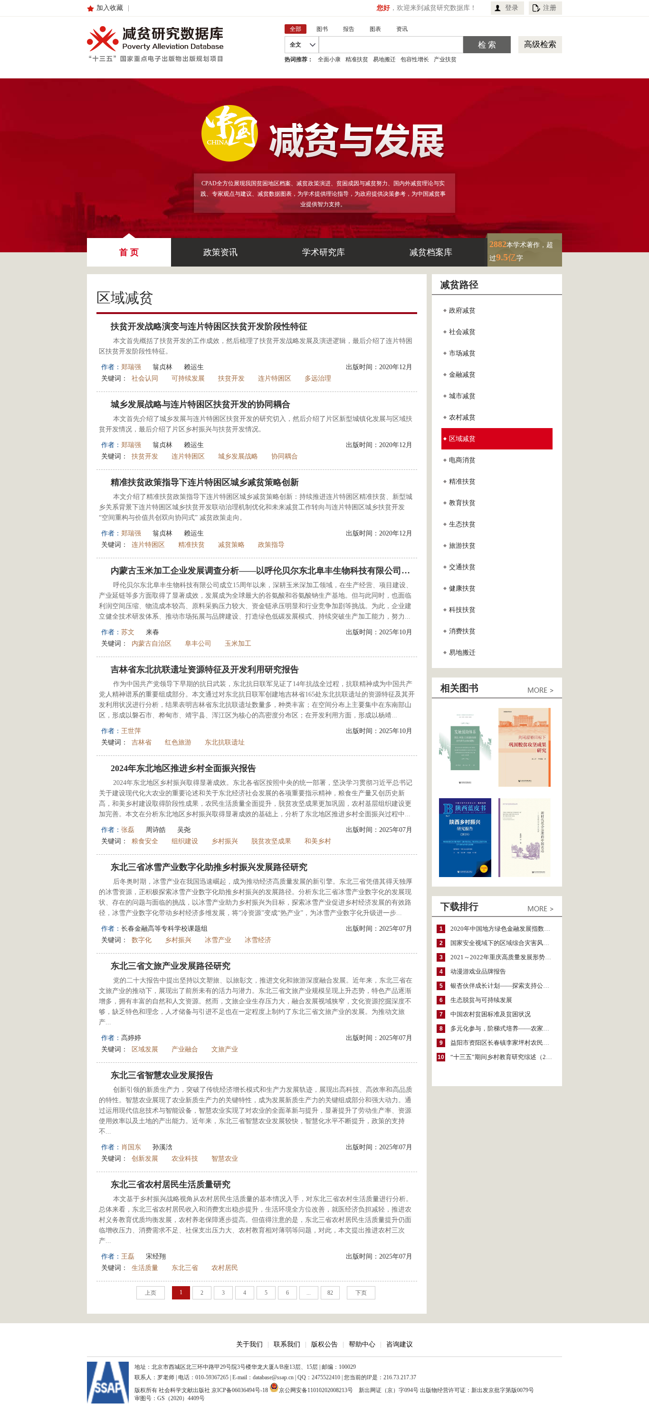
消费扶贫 (462, 631)
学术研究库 (323, 252)
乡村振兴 (224, 841)
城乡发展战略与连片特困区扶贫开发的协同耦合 (200, 404)
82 (330, 1292)
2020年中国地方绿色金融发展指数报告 (503, 928)
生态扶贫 (462, 524)
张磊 (127, 829)
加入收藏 (109, 7)
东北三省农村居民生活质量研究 (170, 1184)
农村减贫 (462, 417)
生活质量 (145, 1267)
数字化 (142, 940)
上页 (150, 1292)
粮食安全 (145, 841)
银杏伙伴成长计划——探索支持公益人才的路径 (503, 985)
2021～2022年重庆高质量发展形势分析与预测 (503, 957)
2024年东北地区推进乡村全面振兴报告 (183, 768)
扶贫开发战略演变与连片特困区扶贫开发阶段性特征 (209, 326)
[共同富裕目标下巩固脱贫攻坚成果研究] (524, 784)
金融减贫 (462, 374)
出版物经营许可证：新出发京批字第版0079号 (477, 1390)
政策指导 (271, 544)
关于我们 (249, 1344)
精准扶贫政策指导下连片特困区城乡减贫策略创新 (205, 482)
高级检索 (540, 44)
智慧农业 (224, 1158)
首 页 (129, 252)
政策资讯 (220, 252)
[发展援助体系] (465, 784)
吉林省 (142, 742)
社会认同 (145, 378)
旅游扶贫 (462, 545)
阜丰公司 (198, 643)
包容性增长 (415, 59)
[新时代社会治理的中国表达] (524, 874)
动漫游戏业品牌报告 (478, 971)
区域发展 (145, 1049)
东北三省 (185, 1267)
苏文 (127, 632)
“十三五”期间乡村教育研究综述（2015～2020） (503, 1056)
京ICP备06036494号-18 (239, 1390)
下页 (361, 1292)
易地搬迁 (384, 59)
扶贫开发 (231, 378)
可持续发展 (188, 378)
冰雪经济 (258, 940)
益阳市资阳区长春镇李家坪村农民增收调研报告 (503, 1042)
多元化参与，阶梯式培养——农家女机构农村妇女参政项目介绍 (503, 1028)
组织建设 (185, 841)
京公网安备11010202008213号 (316, 1389)
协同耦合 (284, 456)
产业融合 (185, 1049)
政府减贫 (462, 310)
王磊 (127, 1256)
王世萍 (131, 731)
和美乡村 (318, 841)
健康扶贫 (462, 588)
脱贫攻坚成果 (271, 841)
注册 (549, 7)
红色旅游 (178, 742)
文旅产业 (224, 1049)
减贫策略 (231, 544)
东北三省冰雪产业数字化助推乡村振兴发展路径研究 (209, 867)
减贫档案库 (431, 252)
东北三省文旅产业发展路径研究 (170, 966)
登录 (511, 7)
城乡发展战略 (238, 456)
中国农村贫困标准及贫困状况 (490, 1014)
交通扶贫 (462, 567)
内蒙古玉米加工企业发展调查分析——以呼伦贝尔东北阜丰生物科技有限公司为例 (264, 570)
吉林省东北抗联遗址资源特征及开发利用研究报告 (205, 669)
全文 (295, 44)
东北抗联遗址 (225, 742)
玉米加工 (238, 643)
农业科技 (185, 1158)
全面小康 (329, 59)
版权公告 (324, 1344)
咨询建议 (399, 1344)
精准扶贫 (356, 59)
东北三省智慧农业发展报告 (162, 1075)
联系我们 (287, 1344)
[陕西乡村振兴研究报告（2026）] (465, 874)
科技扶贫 (462, 609)
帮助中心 (362, 1344)
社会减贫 (462, 331)
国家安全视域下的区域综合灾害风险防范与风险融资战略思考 (503, 942)
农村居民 (224, 1267)
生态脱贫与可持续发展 (481, 999)
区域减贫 (462, 438)
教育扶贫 (462, 502)
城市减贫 (462, 396)
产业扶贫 (445, 59)
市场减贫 (462, 353)
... (308, 1292)
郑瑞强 (131, 367)
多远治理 (318, 378)
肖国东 (131, 1147)
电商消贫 (462, 460)
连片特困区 (274, 378)
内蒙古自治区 (152, 643)
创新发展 (145, 1158)
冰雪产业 (218, 940)
